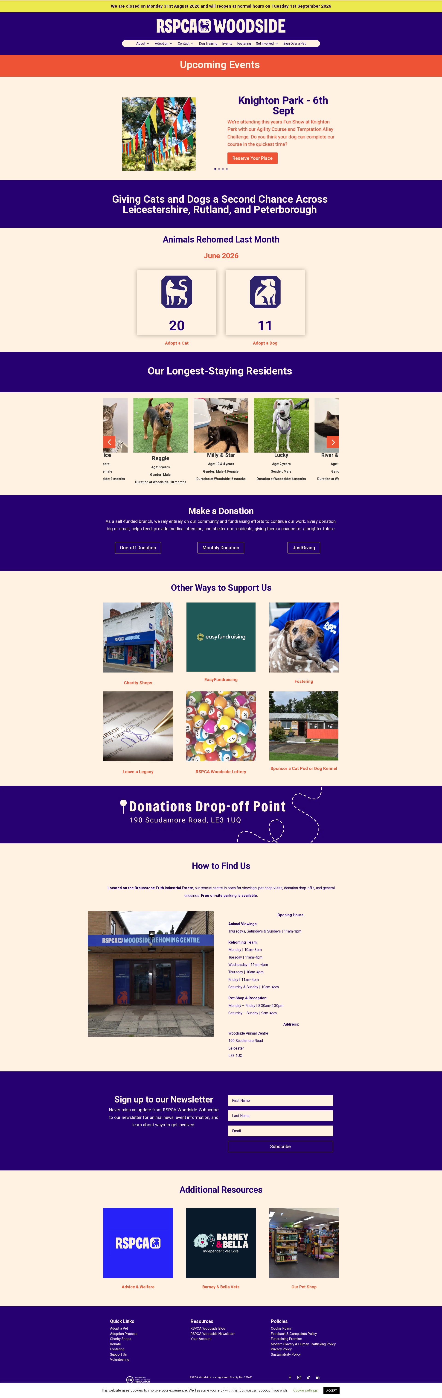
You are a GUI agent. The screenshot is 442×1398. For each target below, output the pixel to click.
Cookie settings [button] (305, 1390)
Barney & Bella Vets (220, 1286)
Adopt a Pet (119, 1328)
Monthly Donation (221, 547)
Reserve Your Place (253, 158)
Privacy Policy (281, 1349)
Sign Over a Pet (294, 43)
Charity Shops (120, 1339)
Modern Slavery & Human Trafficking (298, 1344)
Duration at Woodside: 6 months (221, 479)
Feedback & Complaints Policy (294, 1334)
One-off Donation (138, 547)
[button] (109, 442)
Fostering (244, 43)
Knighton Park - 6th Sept (283, 105)
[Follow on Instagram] (299, 1377)
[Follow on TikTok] (308, 1377)
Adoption (161, 43)
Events (227, 43)
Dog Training (208, 43)
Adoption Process (123, 1334)
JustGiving (304, 547)
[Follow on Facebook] (290, 1377)
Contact (183, 43)
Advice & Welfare (138, 1286)
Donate (115, 1344)
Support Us (118, 1354)
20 (177, 325)
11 (265, 325)
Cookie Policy (281, 1328)
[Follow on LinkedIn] (317, 1377)
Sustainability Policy (286, 1354)
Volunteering (119, 1359)
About (140, 43)
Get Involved (265, 43)
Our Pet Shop (304, 1286)
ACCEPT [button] (331, 1390)
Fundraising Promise (286, 1339)
